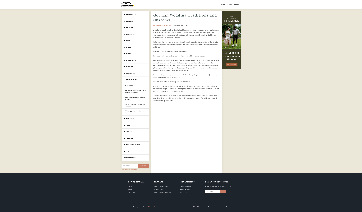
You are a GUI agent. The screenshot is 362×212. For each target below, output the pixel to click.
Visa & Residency (133, 145)
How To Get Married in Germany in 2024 (135, 98)
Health (129, 47)
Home (223, 4)
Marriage (130, 85)
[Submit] (223, 191)
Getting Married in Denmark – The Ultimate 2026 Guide (135, 91)
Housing (129, 67)
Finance (129, 40)
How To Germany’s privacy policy (129, 169)
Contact (237, 4)
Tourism (129, 132)
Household (131, 60)
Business (129, 21)
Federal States (129, 158)
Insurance (130, 73)
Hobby (129, 54)
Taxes (128, 125)
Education (130, 34)
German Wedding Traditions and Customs (135, 105)
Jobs (128, 151)
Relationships (132, 80)
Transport (130, 138)
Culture (129, 27)
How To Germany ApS (151, 206)
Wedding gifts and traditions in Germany (134, 112)
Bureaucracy (131, 14)
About (229, 4)
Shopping (130, 119)
